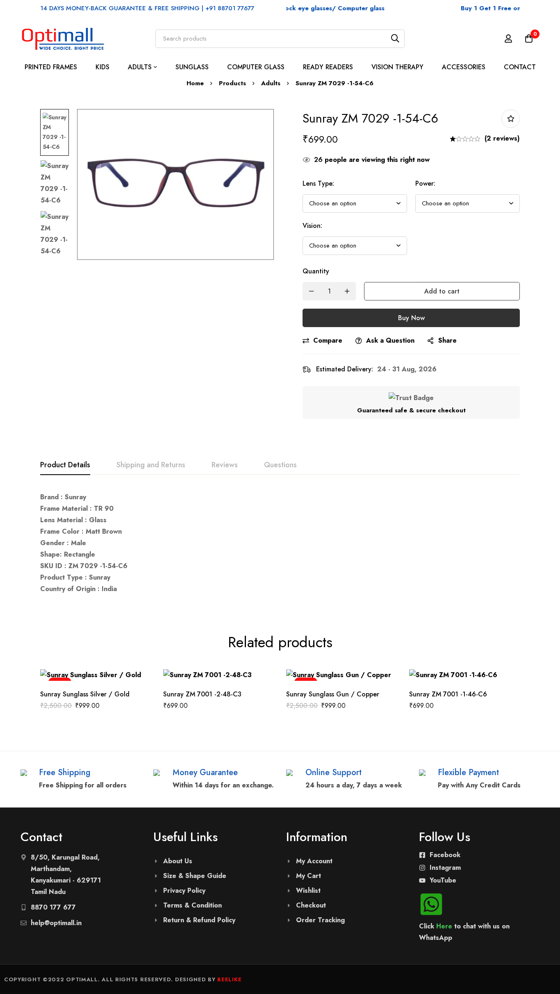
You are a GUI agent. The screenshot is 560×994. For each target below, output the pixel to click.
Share (447, 340)
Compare (327, 340)
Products (232, 83)
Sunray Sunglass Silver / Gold (85, 694)
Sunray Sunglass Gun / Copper (332, 694)
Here (444, 926)
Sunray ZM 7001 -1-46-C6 (448, 694)
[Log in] (508, 38)
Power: (425, 183)
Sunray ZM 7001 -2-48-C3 (202, 694)
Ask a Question (390, 340)
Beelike (229, 979)
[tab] (65, 465)
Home (195, 83)
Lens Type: (318, 183)
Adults (270, 83)
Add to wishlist (510, 118)
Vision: (312, 225)
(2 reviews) (502, 138)
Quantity (316, 271)
